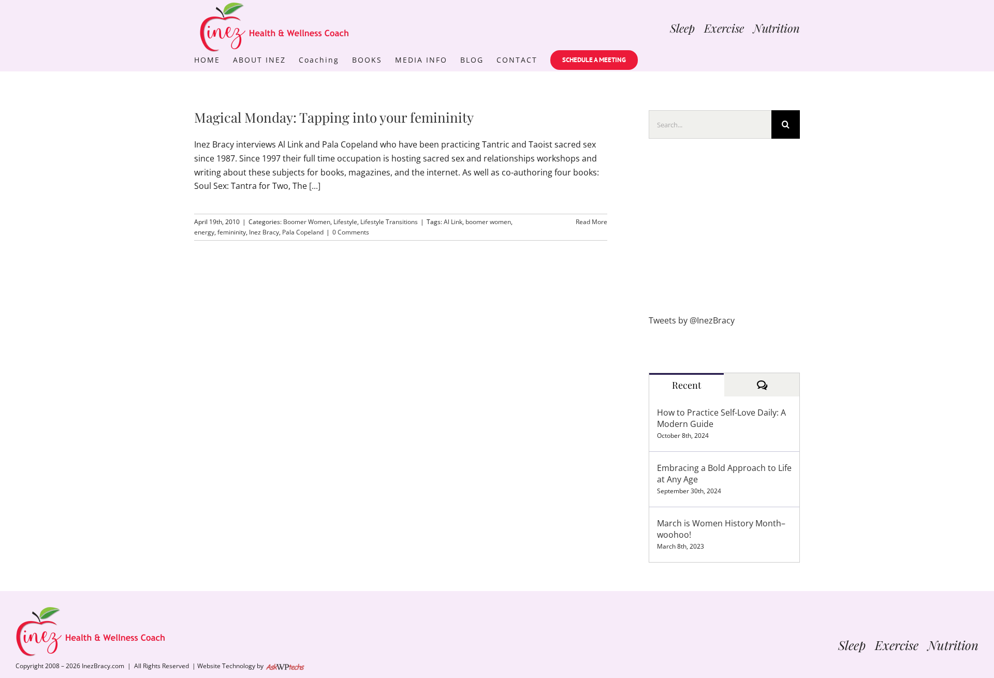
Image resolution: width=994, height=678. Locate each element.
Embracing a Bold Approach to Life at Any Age (724, 473)
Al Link (453, 221)
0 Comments (350, 232)
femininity (231, 232)
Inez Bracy (264, 232)
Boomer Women (306, 221)
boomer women (488, 221)
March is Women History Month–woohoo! (721, 529)
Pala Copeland (303, 232)
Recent (686, 385)
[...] (314, 185)
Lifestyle (345, 221)
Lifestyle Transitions (389, 221)
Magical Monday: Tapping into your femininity (334, 117)
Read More (591, 221)
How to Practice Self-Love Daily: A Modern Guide (721, 418)
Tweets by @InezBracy (692, 320)
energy (204, 232)
